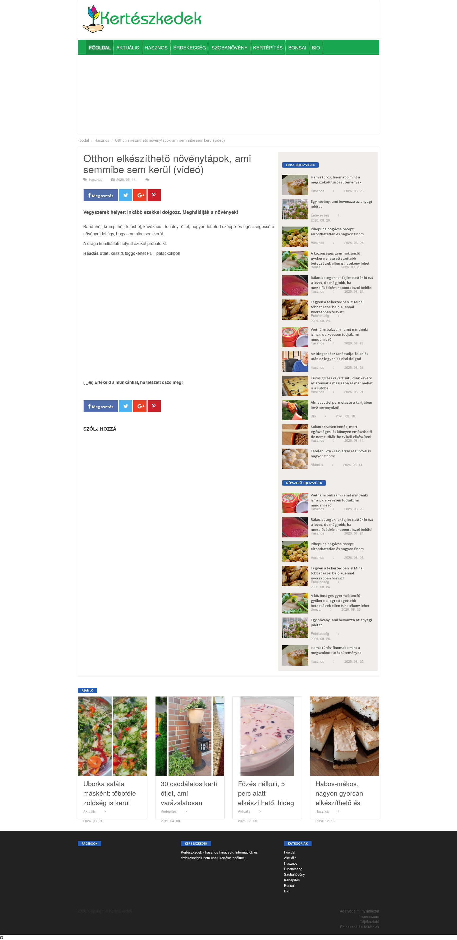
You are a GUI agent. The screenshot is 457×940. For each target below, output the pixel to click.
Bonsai (297, 47)
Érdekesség (189, 47)
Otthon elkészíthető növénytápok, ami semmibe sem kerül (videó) (170, 140)
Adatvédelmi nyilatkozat (359, 911)
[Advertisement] (228, 94)
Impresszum (369, 916)
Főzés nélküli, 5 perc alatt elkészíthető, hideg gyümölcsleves (266, 797)
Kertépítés (268, 47)
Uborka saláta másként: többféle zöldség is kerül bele (109, 797)
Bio (316, 47)
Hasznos (156, 47)
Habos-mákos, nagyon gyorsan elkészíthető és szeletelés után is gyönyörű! (341, 802)
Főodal (83, 140)
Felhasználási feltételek (359, 926)
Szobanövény (230, 47)
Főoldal (100, 47)
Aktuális (127, 47)
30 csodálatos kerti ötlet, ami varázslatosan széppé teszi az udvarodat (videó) (189, 802)
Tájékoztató (369, 921)
